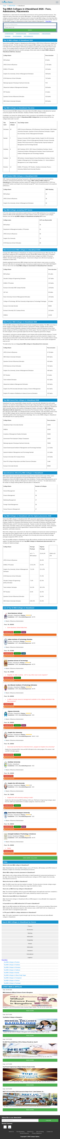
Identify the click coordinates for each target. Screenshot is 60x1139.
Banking (30, 933)
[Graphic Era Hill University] (6, 785)
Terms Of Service (24, 1133)
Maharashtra (21, 33)
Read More (48, 21)
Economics (30, 929)
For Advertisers (21, 1131)
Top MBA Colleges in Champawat (13, 978)
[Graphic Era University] (6, 735)
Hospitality (30, 940)
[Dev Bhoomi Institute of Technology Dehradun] (6, 687)
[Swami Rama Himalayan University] (6, 815)
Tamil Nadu (46, 33)
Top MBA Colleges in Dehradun (12, 967)
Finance (30, 926)
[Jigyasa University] (6, 713)
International (30, 954)
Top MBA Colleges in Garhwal (12, 980)
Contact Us (50, 1131)
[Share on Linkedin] (9, 1127)
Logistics (30, 957)
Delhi (7, 36)
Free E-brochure (10, 634)
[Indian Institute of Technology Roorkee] (6, 642)
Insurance (30, 950)
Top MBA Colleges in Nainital (11, 972)
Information (30, 936)
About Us (11, 1131)
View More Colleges (30, 858)
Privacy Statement (37, 1133)
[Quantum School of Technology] (6, 663)
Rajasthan (17, 36)
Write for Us (30, 1131)
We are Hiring (40, 1131)
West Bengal (28, 36)
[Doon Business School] (6, 615)
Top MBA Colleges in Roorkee (12, 962)
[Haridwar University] (6, 764)
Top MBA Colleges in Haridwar (12, 964)
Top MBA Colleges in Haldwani (12, 970)
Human (30, 943)
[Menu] (57, 2)
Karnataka (9, 33)
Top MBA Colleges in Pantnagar (12, 983)
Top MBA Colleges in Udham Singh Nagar (15, 975)
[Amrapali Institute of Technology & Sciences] (6, 836)
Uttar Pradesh (34, 33)
